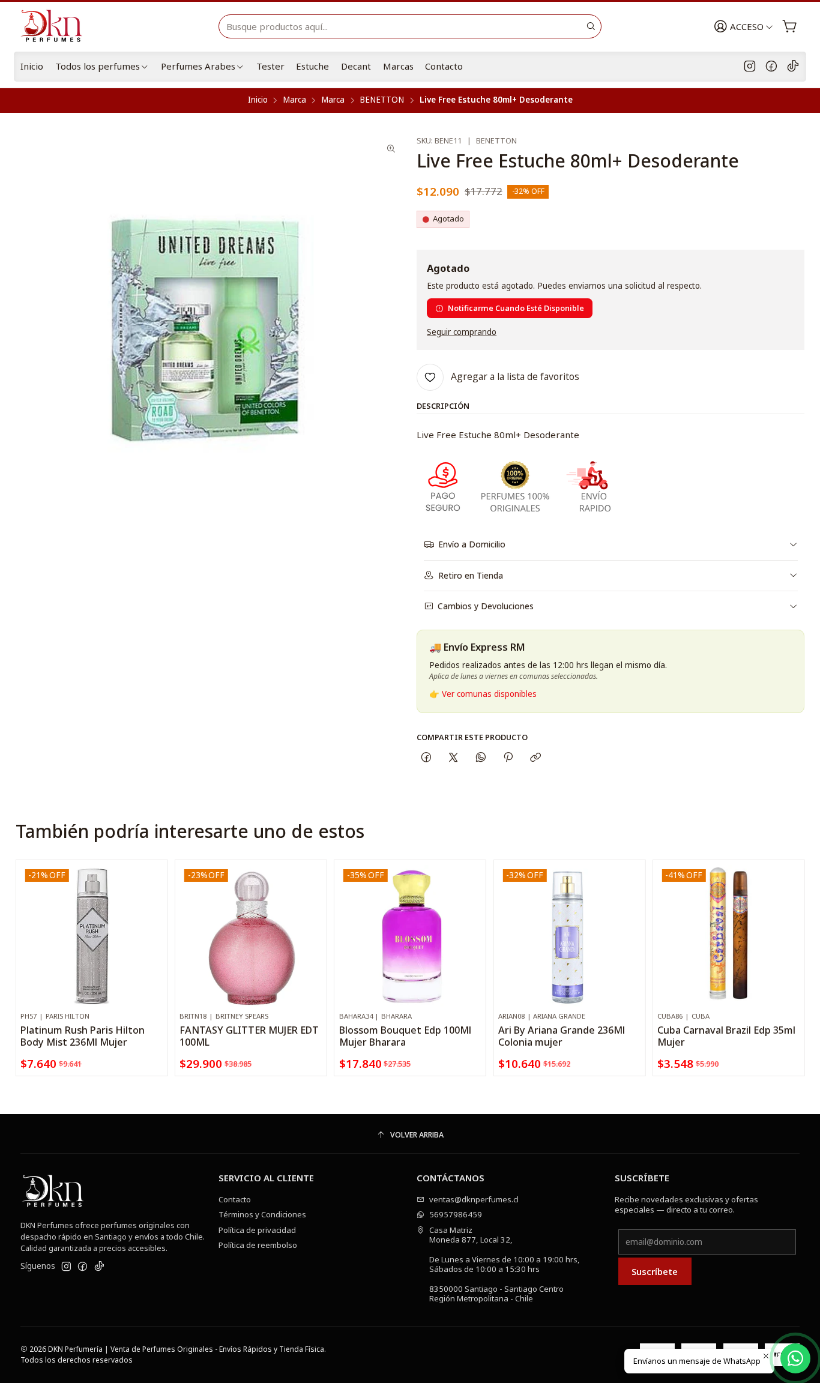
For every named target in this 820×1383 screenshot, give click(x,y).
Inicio (31, 66)
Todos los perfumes (97, 66)
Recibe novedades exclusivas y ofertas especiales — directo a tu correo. (686, 1204)
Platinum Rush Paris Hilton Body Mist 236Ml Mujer (82, 1036)
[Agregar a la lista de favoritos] (153, 920)
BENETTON (382, 100)
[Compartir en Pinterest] (507, 758)
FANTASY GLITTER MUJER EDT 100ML (249, 1036)
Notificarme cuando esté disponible (516, 308)
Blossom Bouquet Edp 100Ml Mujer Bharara (405, 1036)
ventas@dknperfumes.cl (474, 1199)
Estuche (312, 66)
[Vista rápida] (153, 947)
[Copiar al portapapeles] (535, 758)
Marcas (398, 66)
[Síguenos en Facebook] (771, 67)
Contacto (444, 66)
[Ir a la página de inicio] (56, 26)
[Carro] (790, 27)
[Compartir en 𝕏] (453, 758)
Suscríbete (655, 1271)
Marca (294, 100)
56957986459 (455, 1214)
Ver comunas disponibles (489, 693)
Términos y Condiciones (262, 1214)
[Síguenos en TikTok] (793, 67)
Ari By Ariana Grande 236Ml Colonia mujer (561, 1036)
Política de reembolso (258, 1245)
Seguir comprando (461, 332)
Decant (356, 66)
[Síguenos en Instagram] (749, 67)
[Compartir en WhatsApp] (480, 758)
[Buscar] (591, 26)
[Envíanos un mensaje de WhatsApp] (795, 1358)
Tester (270, 66)
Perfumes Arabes (198, 66)
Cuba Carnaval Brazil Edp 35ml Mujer (726, 1036)
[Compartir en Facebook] (426, 758)
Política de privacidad (257, 1230)
